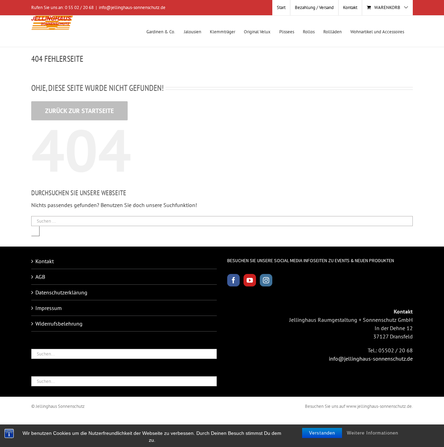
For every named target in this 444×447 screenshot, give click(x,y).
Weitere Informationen (372, 433)
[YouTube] (250, 280)
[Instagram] (266, 280)
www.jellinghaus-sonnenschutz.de (379, 406)
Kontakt (44, 261)
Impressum (48, 307)
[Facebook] (233, 280)
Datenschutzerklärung (61, 292)
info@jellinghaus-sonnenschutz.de (132, 7)
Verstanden (322, 433)
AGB (40, 276)
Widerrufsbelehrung (59, 323)
